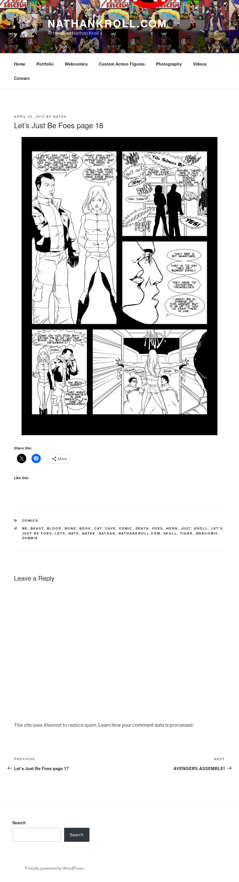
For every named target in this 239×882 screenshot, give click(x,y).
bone (70, 528)
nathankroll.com (107, 23)
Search (19, 822)
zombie (30, 538)
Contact (22, 78)
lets (60, 533)
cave (110, 528)
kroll (201, 528)
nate (73, 533)
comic (126, 528)
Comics (30, 520)
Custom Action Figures (122, 64)
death (142, 528)
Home (19, 64)
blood (54, 528)
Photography (169, 64)
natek (89, 533)
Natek (60, 116)
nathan (107, 533)
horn (172, 528)
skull (170, 533)
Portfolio (45, 64)
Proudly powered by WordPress (54, 868)
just (186, 528)
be (25, 528)
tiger (186, 533)
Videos (200, 64)
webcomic (207, 533)
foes (157, 528)
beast (37, 528)
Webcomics (76, 64)
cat (98, 528)
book (85, 528)
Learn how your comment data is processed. (146, 725)
